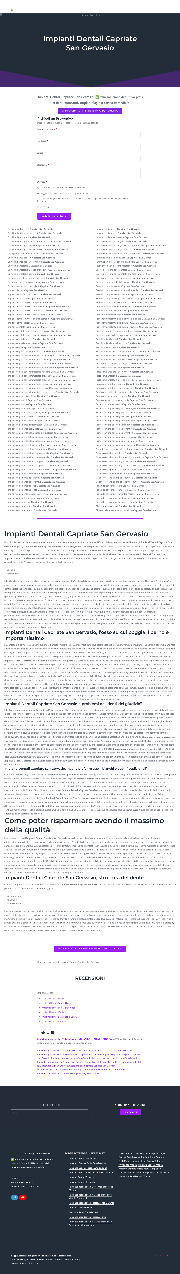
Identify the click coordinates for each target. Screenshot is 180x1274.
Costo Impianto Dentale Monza (134, 1154)
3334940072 (27, 1182)
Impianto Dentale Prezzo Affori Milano (88, 1168)
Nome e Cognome (47, 129)
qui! (90, 193)
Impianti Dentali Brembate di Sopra (59, 1017)
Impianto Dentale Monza (150, 1165)
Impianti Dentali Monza (53, 999)
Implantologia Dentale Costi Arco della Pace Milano (91, 1188)
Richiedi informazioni (28, 1186)
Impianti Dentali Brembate (82, 1182)
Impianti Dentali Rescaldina (82, 1159)
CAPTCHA (43, 207)
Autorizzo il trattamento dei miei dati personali (63, 187)
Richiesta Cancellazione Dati (56, 1255)
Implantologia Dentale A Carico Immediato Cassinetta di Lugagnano (90, 1223)
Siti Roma (33, 1263)
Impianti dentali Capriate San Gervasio (104, 1062)
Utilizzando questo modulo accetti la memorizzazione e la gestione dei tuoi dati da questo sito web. (85, 200)
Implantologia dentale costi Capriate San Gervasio (108, 1051)
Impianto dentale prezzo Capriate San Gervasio (60, 1062)
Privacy (42, 181)
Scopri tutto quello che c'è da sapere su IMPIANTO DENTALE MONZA (74, 1039)
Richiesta (43, 164)
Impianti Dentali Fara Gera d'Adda (58, 1008)
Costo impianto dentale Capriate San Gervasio (92, 1066)
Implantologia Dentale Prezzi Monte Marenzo (91, 1203)
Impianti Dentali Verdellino (55, 1022)
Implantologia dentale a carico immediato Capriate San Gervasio (69, 1055)
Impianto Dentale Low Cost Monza (139, 1171)
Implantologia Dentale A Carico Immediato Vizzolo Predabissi (90, 1196)
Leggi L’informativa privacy (25, 1255)
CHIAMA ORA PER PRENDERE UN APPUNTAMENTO (90, 111)
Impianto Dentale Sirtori (81, 1208)
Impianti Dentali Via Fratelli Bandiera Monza (91, 1173)
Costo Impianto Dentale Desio (84, 1212)
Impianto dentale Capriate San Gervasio (71, 1058)
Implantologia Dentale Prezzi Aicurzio (87, 1217)
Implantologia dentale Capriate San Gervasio (59, 1051)
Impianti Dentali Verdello (54, 1012)
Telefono (42, 140)
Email (41, 152)
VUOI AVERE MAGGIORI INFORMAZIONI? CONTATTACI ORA (90, 948)
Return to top (162, 1256)
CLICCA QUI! (130, 1112)
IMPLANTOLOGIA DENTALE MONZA (32, 6)
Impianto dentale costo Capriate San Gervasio (115, 1058)
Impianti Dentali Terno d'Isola (56, 1003)
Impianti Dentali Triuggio (81, 1177)
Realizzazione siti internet (50, 1260)
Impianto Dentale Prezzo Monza (134, 1169)
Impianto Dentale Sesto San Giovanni (87, 1163)
